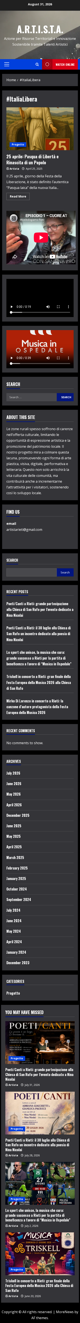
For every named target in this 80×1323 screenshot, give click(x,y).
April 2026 (14, 804)
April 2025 (14, 846)
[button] (6, 64)
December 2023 (17, 962)
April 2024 (14, 941)
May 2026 (13, 794)
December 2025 (17, 815)
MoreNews (65, 1312)
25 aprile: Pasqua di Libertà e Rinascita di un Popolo (40, 128)
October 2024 (16, 889)
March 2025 (15, 857)
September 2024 (18, 899)
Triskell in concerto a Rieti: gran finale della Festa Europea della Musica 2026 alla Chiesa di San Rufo (38, 682)
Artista (14, 169)
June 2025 (13, 825)
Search (12, 560)
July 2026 (13, 773)
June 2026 (13, 783)
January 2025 (16, 878)
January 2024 (16, 952)
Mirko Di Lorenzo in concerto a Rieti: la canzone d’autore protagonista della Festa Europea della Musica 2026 (37, 706)
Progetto (18, 144)
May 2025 (13, 836)
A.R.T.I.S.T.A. (40, 29)
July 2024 (13, 910)
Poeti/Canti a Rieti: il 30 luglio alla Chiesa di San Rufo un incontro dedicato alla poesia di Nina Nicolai (38, 633)
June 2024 (14, 920)
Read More (20, 197)
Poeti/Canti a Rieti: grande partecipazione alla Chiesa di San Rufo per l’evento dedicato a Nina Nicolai (39, 609)
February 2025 (17, 868)
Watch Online (65, 64)
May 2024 (13, 931)
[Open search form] (37, 64)
